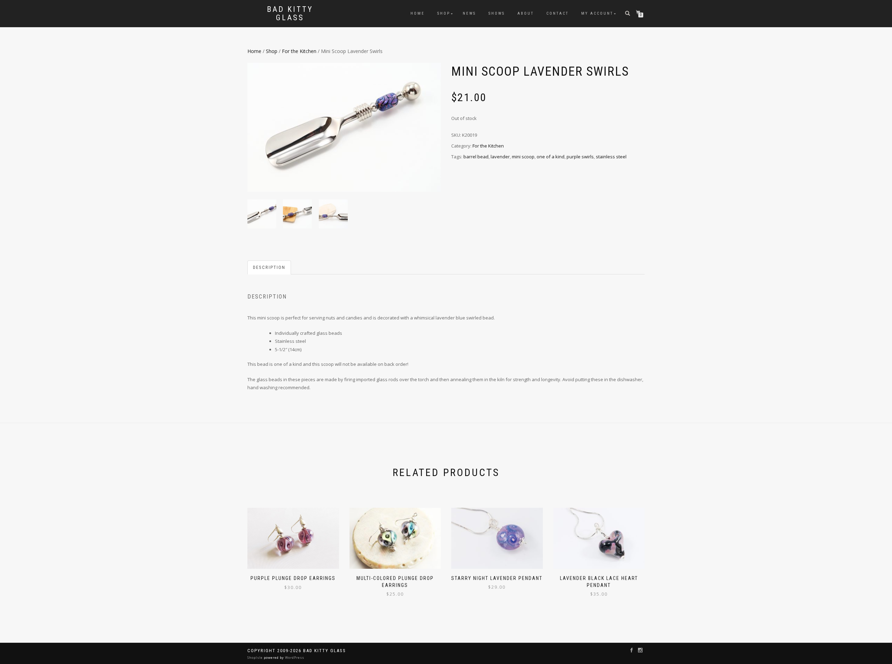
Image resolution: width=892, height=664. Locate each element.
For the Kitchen (299, 51)
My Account (597, 13)
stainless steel (611, 156)
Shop (443, 13)
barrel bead (476, 156)
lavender (500, 156)
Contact (557, 13)
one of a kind (550, 156)
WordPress (294, 657)
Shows (497, 13)
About (525, 13)
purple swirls (580, 156)
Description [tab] (269, 267)
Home (417, 13)
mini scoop (523, 156)
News (469, 13)
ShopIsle (255, 657)
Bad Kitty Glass (290, 13)
